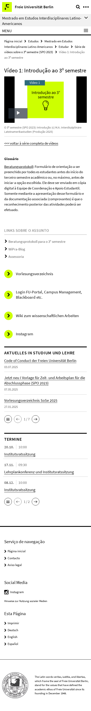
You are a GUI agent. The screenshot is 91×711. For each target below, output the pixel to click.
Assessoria (16, 256)
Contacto (14, 558)
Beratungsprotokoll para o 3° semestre (36, 241)
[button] (8, 419)
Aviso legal (15, 565)
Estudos (33, 41)
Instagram (17, 592)
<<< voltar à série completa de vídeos (31, 143)
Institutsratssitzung (19, 454)
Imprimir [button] (13, 623)
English (12, 637)
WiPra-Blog (16, 249)
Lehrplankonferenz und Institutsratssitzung (39, 471)
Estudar (64, 47)
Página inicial (13, 41)
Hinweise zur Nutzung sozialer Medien (25, 601)
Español (13, 644)
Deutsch (13, 630)
